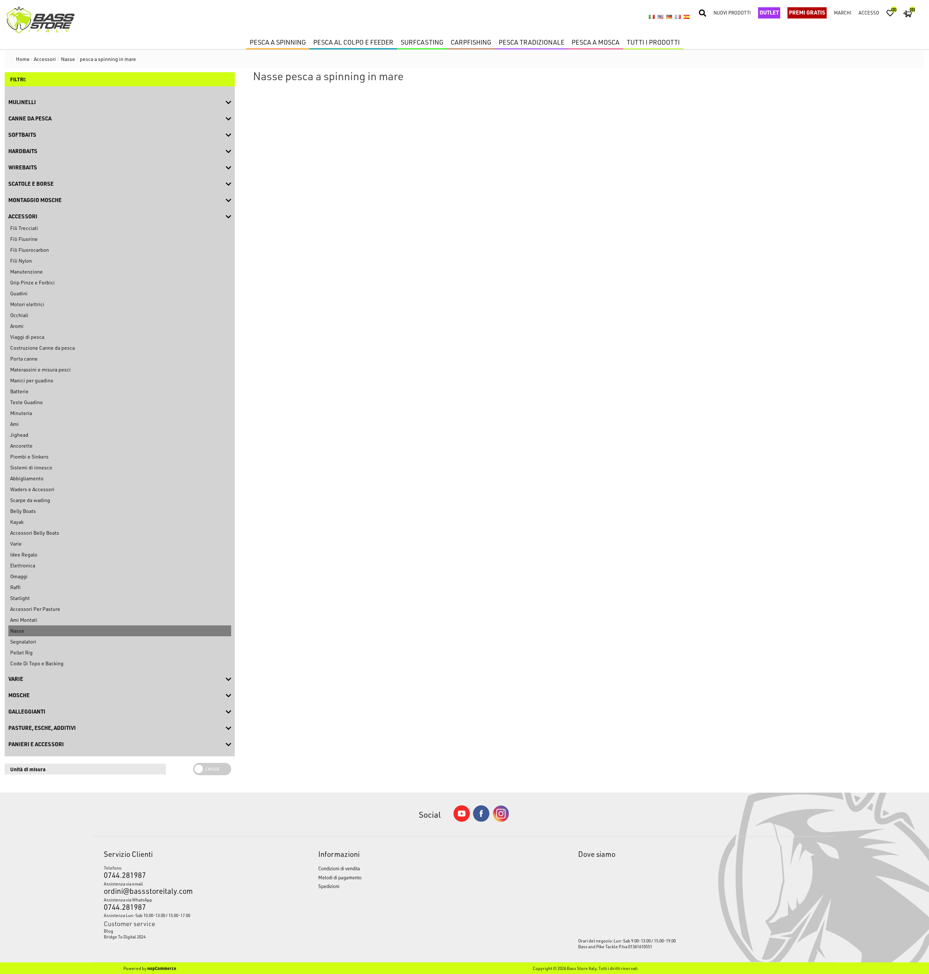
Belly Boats (23, 510)
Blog (108, 931)
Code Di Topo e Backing (37, 663)
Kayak (17, 521)
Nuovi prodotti (732, 12)
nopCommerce (161, 968)
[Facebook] (481, 819)
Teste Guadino (26, 402)
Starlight (20, 598)
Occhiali (19, 315)
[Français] (678, 17)
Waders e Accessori (32, 489)
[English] (660, 17)
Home (23, 59)
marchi (842, 12)
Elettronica (22, 565)
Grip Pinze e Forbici (32, 282)
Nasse (17, 630)
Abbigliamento (27, 478)
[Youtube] (461, 820)
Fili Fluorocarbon (29, 249)
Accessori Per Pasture (35, 608)
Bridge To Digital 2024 (125, 937)
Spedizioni (328, 886)
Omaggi (19, 576)
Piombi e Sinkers (29, 456)
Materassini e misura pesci (40, 369)
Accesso (869, 12)
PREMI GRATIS (807, 12)
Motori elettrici (27, 304)
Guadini (19, 293)
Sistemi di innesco (31, 467)
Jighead (19, 434)
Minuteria (21, 413)
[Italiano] (651, 17)
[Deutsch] (669, 17)
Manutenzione (26, 271)
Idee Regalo (23, 554)
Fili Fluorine (24, 238)
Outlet (769, 12)
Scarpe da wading (30, 500)
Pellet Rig (21, 652)
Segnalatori (23, 641)
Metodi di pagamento (339, 877)
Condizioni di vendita (339, 868)
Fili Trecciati (24, 228)
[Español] (686, 17)
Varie (16, 543)
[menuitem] (183, 931)
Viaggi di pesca (27, 336)
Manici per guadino (31, 380)
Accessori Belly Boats (34, 532)
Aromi (17, 325)
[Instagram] (500, 820)
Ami (14, 423)
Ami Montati (23, 619)
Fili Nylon (21, 260)
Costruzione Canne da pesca (42, 347)
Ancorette (21, 445)
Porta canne (24, 358)
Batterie (19, 391)
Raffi (15, 587)
